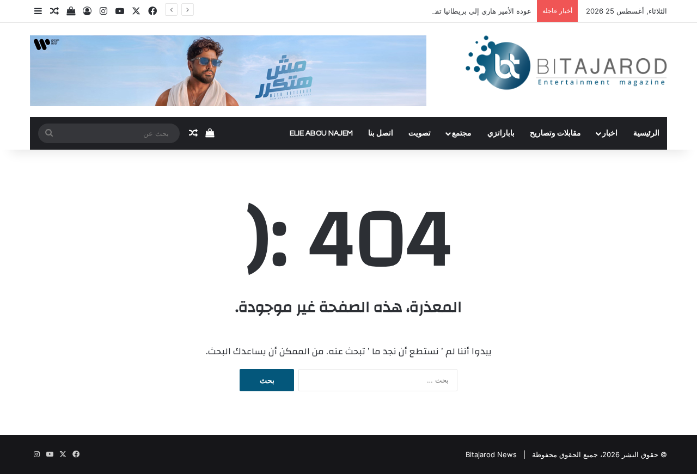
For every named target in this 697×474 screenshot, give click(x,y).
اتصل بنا (380, 133)
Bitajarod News (491, 454)
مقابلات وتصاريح (555, 133)
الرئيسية (646, 133)
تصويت (419, 133)
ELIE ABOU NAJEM (321, 133)
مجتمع (462, 133)
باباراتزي (501, 133)
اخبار (609, 133)
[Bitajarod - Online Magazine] (566, 65)
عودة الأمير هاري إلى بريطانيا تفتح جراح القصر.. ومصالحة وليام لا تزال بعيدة (418, 11)
